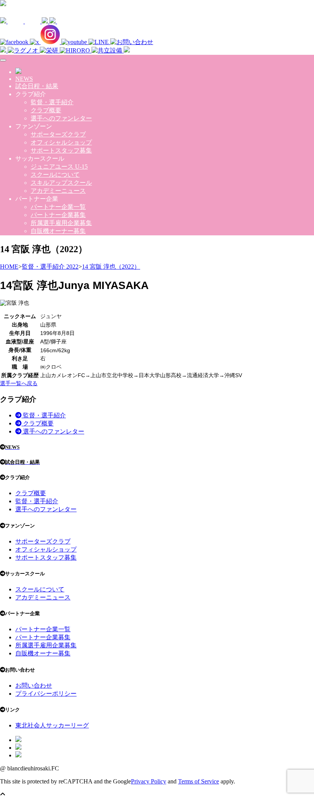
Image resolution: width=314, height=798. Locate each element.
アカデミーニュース (58, 190)
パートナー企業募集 (58, 215)
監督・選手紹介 (52, 102)
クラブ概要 (46, 110)
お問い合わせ (33, 685)
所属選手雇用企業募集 (61, 223)
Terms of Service (198, 781)
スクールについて (55, 174)
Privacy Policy (148, 781)
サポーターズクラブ (58, 134)
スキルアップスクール (61, 182)
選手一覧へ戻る (19, 383)
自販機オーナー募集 (58, 231)
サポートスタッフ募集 (61, 150)
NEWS (24, 79)
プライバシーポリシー (46, 693)
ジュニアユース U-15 (59, 166)
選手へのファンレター (61, 118)
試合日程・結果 (36, 86)
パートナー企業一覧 (58, 207)
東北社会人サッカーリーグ (52, 725)
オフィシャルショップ (61, 142)
